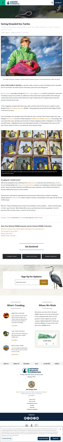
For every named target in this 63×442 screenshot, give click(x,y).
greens (39, 93)
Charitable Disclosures (32, 403)
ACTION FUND (46, 363)
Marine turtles (5, 93)
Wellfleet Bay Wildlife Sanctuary (41, 118)
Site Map (32, 405)
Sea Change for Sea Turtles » (9, 231)
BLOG (36, 363)
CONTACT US (16, 363)
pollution (58, 183)
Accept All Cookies (43, 438)
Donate (58, 2)
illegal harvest (31, 183)
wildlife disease (38, 217)
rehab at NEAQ (16, 197)
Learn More (14, 325)
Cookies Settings (6, 438)
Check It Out (14, 354)
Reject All (55, 438)
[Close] (60, 429)
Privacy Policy (32, 401)
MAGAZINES (26, 363)
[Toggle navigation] (2, 2)
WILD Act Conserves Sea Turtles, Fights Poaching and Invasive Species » (22, 229)
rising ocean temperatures (26, 185)
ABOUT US (6, 363)
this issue (21, 217)
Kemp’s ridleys (29, 93)
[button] (44, 282)
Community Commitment (32, 409)
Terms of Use (32, 399)
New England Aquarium (16, 108)
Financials (32, 407)
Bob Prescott (10, 118)
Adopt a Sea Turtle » (7, 233)
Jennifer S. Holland (6, 217)
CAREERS (57, 363)
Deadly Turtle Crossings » (8, 235)
